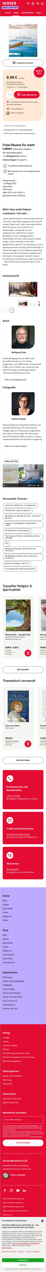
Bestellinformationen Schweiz (16, 1166)
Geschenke (8, 959)
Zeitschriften (27, 13)
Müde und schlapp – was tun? (17, 563)
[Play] (4, 485)
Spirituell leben (23, 760)
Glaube (6, 905)
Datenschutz (7, 1215)
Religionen (7, 917)
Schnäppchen (9, 963)
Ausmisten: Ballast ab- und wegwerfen (20, 505)
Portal (8, 13)
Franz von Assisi (12, 726)
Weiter (11, 310)
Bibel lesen (7, 977)
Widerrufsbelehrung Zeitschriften (15, 1211)
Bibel (5, 901)
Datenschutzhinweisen (36, 1136)
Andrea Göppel (9, 160)
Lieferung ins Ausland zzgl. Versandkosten (19, 133)
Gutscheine (9, 1094)
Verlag (6, 1033)
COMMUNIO (7, 985)
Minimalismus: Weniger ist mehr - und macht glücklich (23, 517)
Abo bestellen (13, 869)
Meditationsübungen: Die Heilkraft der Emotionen (20, 550)
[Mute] (38, 485)
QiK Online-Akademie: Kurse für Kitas (18, 1057)
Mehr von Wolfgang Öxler (16, 380)
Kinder (5, 920)
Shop (16, 13)
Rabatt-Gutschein (10, 1103)
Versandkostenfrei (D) (15, 1161)
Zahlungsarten (11, 1071)
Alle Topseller (23, 670)
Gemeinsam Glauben (12, 993)
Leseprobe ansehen (25, 63)
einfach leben (9, 989)
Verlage (6, 1038)
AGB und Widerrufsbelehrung (13, 1199)
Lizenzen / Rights (10, 1046)
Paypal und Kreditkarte (12, 1076)
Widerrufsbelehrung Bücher (13, 1203)
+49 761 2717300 (13, 796)
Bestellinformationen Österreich (17, 1169)
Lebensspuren (9, 1005)
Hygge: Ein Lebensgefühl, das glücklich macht (20, 524)
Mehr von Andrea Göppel (15, 446)
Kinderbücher (9, 955)
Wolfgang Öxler (13, 156)
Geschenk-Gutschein (12, 1099)
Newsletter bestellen (14, 1113)
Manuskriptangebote (12, 1061)
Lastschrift (7, 1084)
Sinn (6, 543)
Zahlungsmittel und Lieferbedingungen (18, 130)
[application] (23, 475)
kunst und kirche (10, 1001)
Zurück (5, 310)
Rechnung (7, 1080)
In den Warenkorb (29, 95)
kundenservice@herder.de (18, 834)
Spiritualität (8, 909)
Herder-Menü (43, 3)
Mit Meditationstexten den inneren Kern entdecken (21, 557)
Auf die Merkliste (16, 109)
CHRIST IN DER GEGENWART (14, 981)
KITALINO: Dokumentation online (16, 1053)
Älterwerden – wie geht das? (18, 635)
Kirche (5, 913)
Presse (6, 1042)
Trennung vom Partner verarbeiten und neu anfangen (22, 537)
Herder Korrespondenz (12, 997)
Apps (39, 13)
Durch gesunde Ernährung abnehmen (20, 569)
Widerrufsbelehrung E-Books (13, 1207)
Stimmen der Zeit (10, 1009)
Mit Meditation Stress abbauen (17, 531)
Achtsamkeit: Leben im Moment (17, 511)
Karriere (6, 1049)
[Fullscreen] (42, 485)
